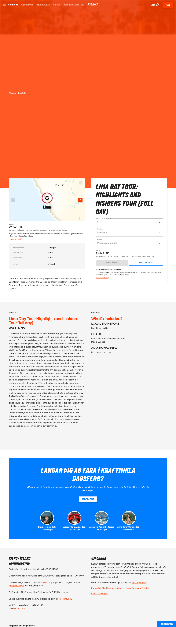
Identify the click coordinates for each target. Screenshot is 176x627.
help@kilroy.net (64, 599)
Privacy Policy (139, 582)
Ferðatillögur (27, 4)
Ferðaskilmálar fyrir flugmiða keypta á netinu (128, 588)
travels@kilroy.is (47, 582)
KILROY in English (99, 593)
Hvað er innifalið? (15, 239)
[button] (129, 222)
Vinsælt (57, 4)
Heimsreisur (43, 4)
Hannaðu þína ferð (74, 4)
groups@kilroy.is (16, 585)
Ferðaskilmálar (98, 588)
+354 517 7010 (19, 609)
